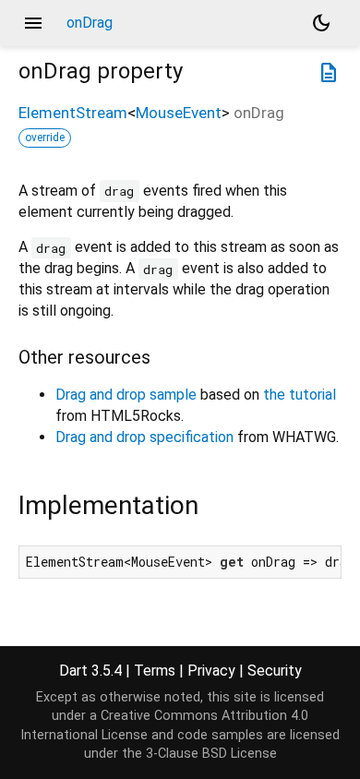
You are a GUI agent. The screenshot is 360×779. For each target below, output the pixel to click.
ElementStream (72, 112)
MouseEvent (179, 112)
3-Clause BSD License (211, 753)
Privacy (211, 670)
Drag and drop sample (126, 394)
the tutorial (299, 394)
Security (274, 670)
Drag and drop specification (144, 437)
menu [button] (33, 23)
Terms (154, 670)
